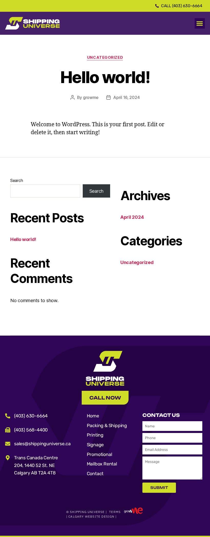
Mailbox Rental (102, 464)
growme (91, 97)
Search (16, 180)
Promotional (99, 454)
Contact (95, 473)
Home (93, 416)
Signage (95, 445)
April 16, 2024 (126, 97)
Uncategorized (105, 57)
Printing (95, 435)
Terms (115, 512)
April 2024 (132, 217)
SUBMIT (159, 487)
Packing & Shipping (107, 425)
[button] (200, 23)
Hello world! (23, 239)
